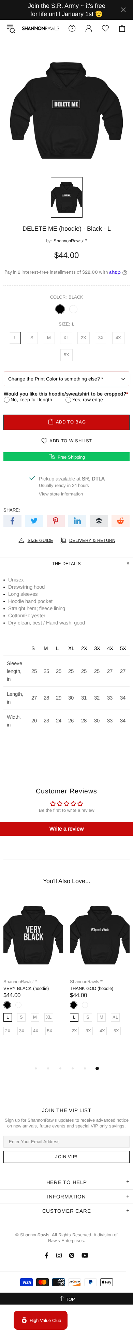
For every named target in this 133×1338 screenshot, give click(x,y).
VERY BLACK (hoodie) (26, 988)
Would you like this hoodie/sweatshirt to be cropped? (66, 394)
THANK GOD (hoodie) (91, 988)
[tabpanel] (33, 974)
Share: (11, 510)
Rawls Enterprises (66, 1240)
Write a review (66, 829)
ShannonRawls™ (40, 28)
